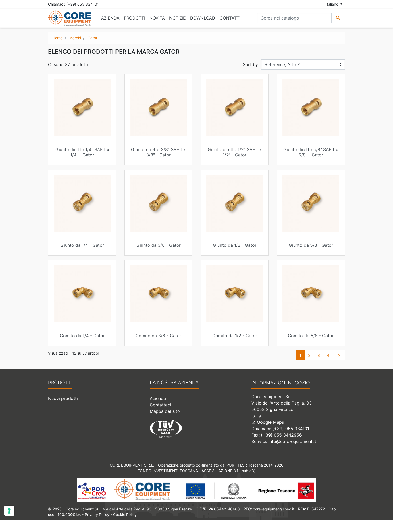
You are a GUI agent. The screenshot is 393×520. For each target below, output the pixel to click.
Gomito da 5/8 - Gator (311, 335)
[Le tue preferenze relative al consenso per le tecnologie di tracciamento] (9, 511)
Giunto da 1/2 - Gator (234, 245)
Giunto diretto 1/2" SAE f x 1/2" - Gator (235, 152)
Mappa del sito (165, 411)
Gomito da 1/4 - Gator (82, 335)
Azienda (158, 398)
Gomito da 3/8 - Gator (158, 335)
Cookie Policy (125, 514)
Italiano (332, 4)
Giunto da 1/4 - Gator (82, 245)
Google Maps (267, 422)
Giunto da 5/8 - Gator (311, 245)
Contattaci (160, 404)
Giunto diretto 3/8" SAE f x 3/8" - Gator (158, 152)
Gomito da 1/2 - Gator (234, 335)
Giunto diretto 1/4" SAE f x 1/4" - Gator (82, 152)
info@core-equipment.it (292, 441)
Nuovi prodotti (63, 398)
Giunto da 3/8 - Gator (158, 245)
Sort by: (251, 64)
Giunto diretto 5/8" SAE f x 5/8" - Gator (310, 152)
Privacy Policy (97, 514)
